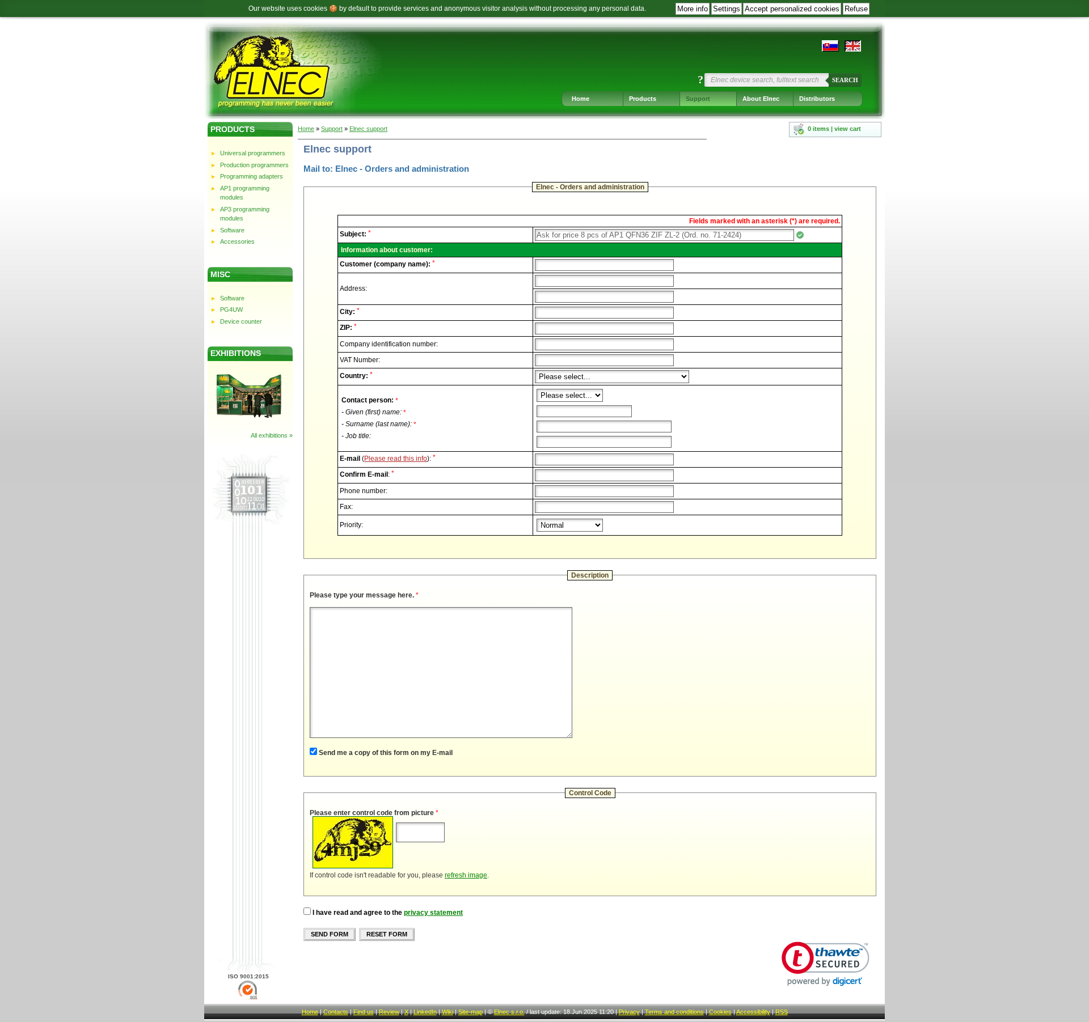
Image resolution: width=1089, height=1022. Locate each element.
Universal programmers (252, 153)
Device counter (241, 321)
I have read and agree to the (357, 912)
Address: (353, 288)
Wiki (447, 1011)
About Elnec (760, 98)
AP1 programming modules (244, 193)
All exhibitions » (272, 435)
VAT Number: (360, 360)
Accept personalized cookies (792, 9)
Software (232, 230)
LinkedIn (425, 1011)
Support (698, 98)
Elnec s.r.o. (509, 1011)
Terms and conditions (674, 1011)
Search (845, 80)
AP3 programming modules (244, 214)
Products (642, 98)
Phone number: (363, 491)
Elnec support (368, 128)
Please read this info (395, 459)
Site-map (470, 1011)
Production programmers (254, 165)
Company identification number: (389, 344)
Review (389, 1011)
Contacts (335, 1011)
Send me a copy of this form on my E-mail (386, 752)
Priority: (351, 525)
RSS (781, 1011)
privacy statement (433, 913)
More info (692, 9)
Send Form (329, 934)
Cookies (720, 1011)
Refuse (856, 9)
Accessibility (753, 1011)
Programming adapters (251, 176)
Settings (726, 9)
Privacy (629, 1011)
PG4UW (231, 309)
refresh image (466, 875)
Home (580, 98)
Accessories (237, 241)
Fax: (346, 507)
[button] (825, 964)
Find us (363, 1011)
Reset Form (386, 934)
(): (388, 459)
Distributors (817, 98)
